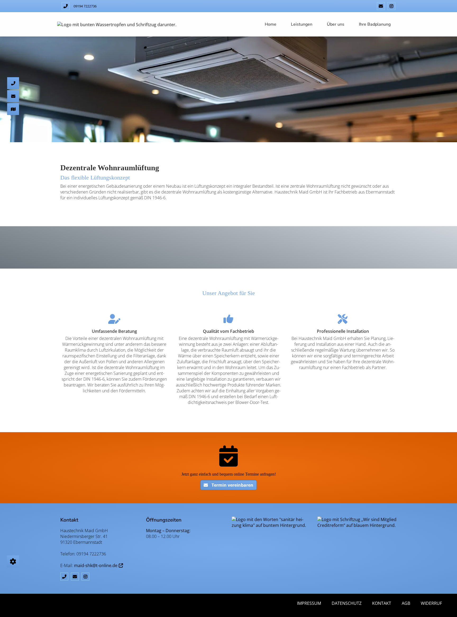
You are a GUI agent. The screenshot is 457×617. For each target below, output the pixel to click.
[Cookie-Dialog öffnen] (13, 561)
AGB (406, 603)
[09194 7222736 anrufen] (65, 6)
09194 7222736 (85, 6)
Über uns (335, 24)
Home (270, 24)
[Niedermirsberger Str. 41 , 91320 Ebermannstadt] (13, 72)
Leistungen (301, 24)
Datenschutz (347, 603)
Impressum (309, 603)
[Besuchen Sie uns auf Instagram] (391, 6)
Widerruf (431, 603)
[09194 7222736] (13, 46)
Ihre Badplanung (375, 24)
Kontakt (381, 603)
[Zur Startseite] (116, 24)
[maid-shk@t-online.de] (381, 6)
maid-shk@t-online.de (95, 565)
